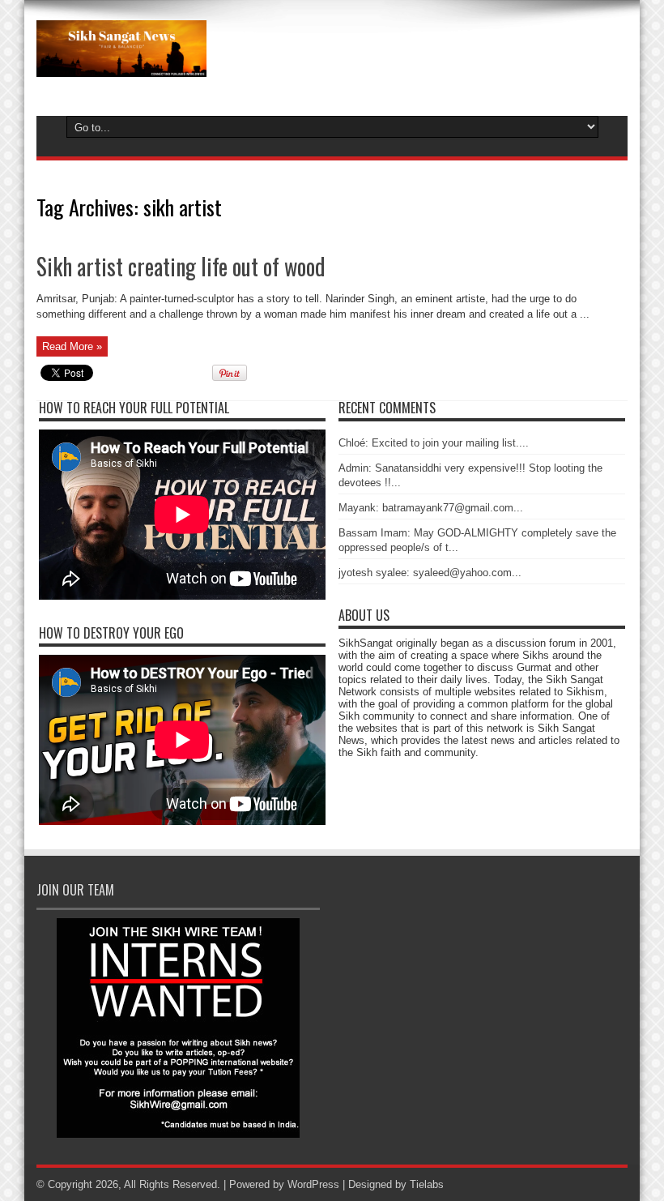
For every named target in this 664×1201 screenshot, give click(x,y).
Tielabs (427, 1184)
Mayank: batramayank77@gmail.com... (430, 508)
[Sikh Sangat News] (121, 64)
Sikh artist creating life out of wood (181, 266)
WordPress (313, 1184)
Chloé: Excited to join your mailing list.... (433, 443)
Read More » (72, 346)
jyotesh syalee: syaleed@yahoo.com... (429, 572)
